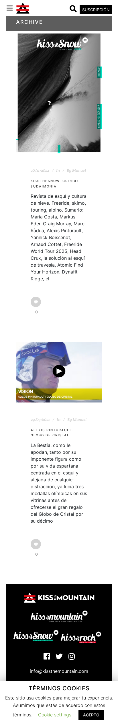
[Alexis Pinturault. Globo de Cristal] (59, 372)
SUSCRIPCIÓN (96, 9)
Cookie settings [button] (54, 715)
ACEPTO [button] (91, 714)
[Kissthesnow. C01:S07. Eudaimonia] (59, 93)
